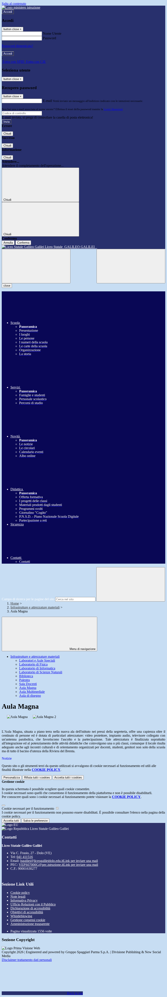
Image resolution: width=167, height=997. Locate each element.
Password (49, 38)
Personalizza (11, 777)
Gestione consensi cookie (27, 920)
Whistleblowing (21, 916)
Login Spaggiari (113, 109)
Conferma (23, 242)
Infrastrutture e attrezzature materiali (35, 607)
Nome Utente (52, 33)
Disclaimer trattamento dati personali (27, 960)
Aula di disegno (30, 695)
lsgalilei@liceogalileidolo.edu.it (59, 861)
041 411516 (25, 857)
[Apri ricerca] (131, 266)
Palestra (24, 680)
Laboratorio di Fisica (33, 664)
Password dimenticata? (17, 46)
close (6, 285)
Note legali (17, 896)
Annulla (8, 242)
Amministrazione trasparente (30, 924)
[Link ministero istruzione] (21, 7)
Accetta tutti (68, 777)
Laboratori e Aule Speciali (37, 660)
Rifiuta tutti (37, 777)
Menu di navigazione (82, 649)
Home (14, 603)
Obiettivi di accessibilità (26, 912)
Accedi (7, 11)
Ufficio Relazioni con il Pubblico (33, 904)
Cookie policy (20, 892)
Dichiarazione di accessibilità (30, 908)
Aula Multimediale (32, 691)
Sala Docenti (28, 684)
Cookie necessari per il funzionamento (28, 808)
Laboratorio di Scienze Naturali (40, 672)
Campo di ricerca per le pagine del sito (28, 599)
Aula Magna (27, 688)
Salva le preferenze (35, 820)
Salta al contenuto (14, 3)
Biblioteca (26, 676)
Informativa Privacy (24, 900)
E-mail (47, 101)
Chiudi (7, 133)
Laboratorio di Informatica (37, 668)
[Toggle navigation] (36, 266)
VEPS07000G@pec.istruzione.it (58, 864)
